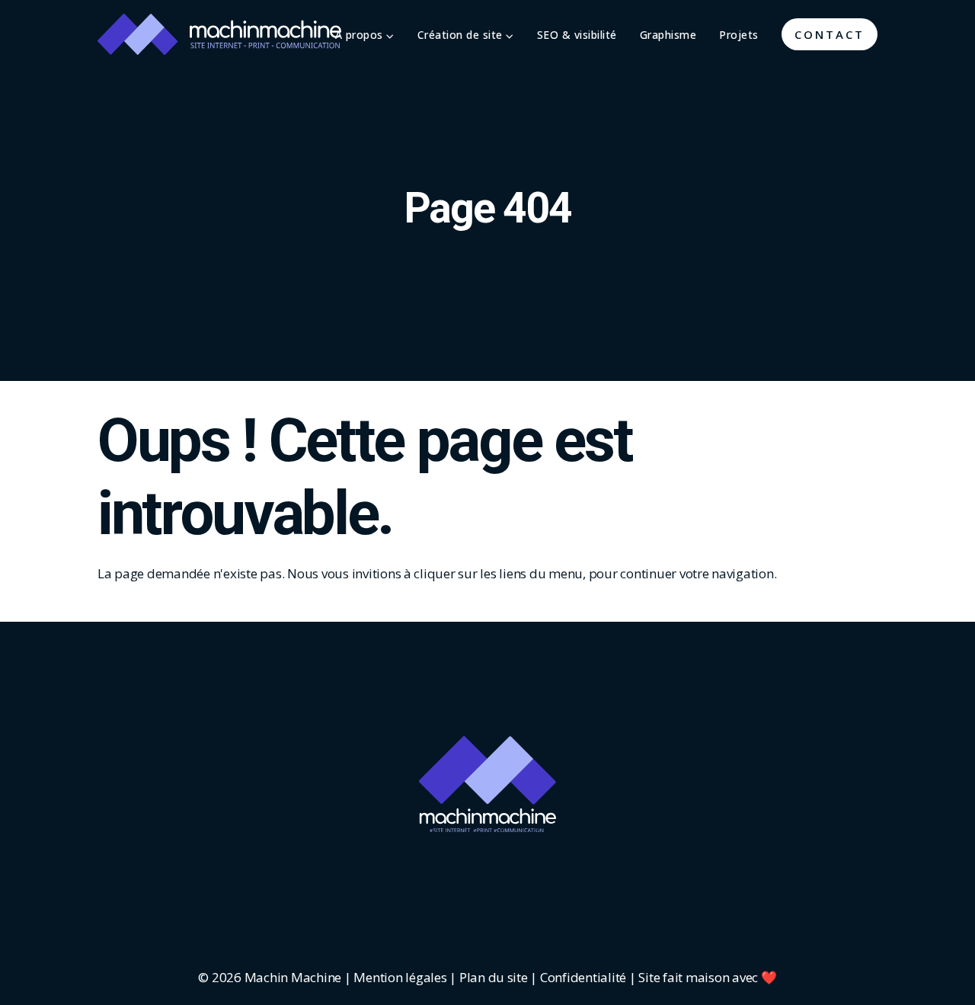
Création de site (462, 34)
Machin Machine (293, 977)
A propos (361, 34)
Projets (739, 34)
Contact (829, 34)
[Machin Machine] (219, 34)
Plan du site (493, 977)
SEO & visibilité (577, 34)
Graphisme (668, 34)
